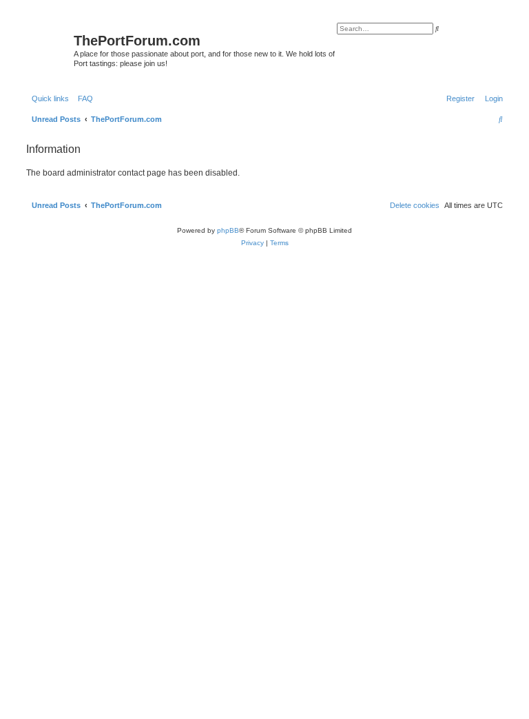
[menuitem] (82, 98)
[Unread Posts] (48, 43)
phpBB (228, 230)
